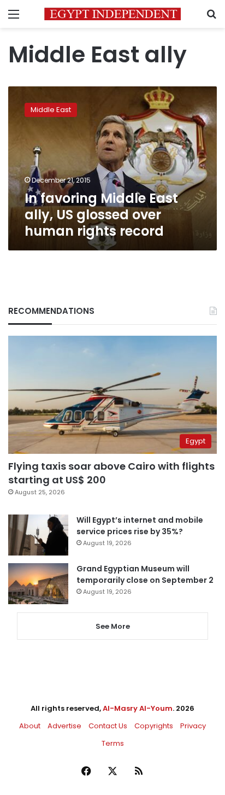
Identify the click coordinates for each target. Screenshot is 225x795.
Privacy (193, 726)
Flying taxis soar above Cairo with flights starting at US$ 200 (111, 473)
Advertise (64, 726)
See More (113, 626)
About (29, 726)
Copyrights (153, 726)
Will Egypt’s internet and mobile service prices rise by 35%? (139, 526)
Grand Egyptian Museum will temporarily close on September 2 (145, 574)
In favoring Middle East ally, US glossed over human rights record (101, 214)
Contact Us (107, 726)
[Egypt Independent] (112, 14)
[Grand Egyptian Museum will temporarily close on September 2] (38, 583)
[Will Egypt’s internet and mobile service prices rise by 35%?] (38, 535)
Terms (113, 743)
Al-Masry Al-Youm (138, 708)
